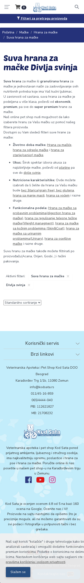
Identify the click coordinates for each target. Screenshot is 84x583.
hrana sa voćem (58, 195)
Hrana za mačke (46, 32)
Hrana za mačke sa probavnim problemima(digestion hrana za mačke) (45, 213)
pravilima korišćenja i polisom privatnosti (35, 562)
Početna (8, 32)
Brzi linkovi (42, 354)
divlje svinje (32, 173)
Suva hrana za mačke (22, 37)
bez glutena (64, 190)
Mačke (24, 32)
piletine (64, 167)
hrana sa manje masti (29, 195)
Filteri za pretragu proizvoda (43, 18)
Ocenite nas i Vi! (55, 509)
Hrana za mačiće (59, 145)
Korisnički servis (42, 343)
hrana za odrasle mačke (30, 150)
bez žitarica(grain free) (38, 190)
